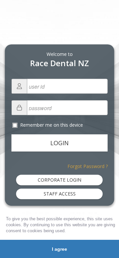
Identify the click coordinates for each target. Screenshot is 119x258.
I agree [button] (59, 249)
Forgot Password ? (87, 166)
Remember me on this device (51, 125)
